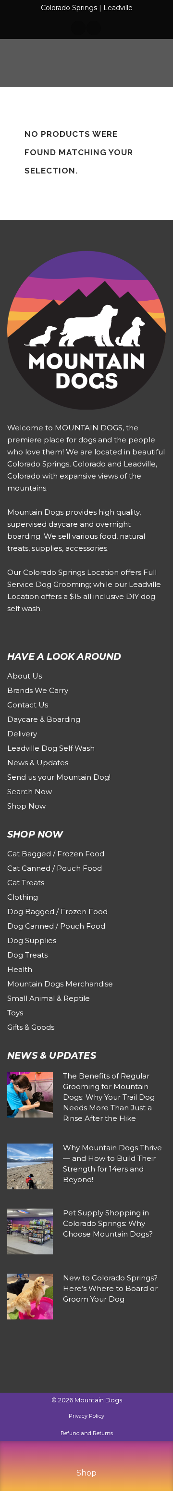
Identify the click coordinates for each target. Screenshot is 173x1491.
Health (19, 969)
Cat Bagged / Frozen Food (55, 854)
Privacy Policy (86, 1415)
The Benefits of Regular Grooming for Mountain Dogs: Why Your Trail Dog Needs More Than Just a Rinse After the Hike (109, 1097)
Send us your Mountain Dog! (59, 777)
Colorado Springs (69, 7)
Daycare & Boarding (43, 719)
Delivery (22, 734)
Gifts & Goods (30, 1027)
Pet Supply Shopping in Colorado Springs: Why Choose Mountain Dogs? (108, 1223)
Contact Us (27, 705)
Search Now (29, 791)
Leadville (118, 7)
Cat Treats (25, 882)
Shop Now (26, 806)
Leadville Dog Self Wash (51, 748)
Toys (15, 1013)
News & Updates (37, 762)
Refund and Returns (87, 1433)
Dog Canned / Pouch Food (56, 926)
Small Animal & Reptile (48, 998)
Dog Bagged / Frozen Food (57, 911)
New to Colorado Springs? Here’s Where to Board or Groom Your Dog (110, 1288)
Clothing (22, 897)
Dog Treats (27, 955)
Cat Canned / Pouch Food (54, 868)
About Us (24, 676)
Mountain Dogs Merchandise (60, 984)
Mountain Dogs (98, 1400)
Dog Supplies (31, 940)
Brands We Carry (37, 690)
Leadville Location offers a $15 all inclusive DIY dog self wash (84, 596)
